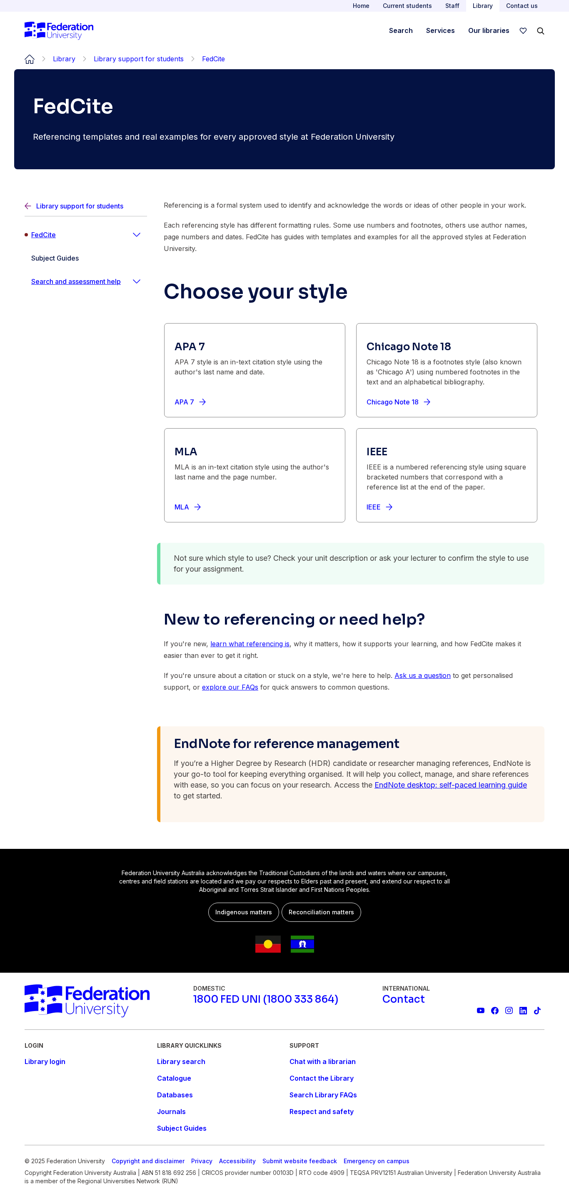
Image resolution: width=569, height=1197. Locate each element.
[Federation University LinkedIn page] (523, 1011)
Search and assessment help (76, 281)
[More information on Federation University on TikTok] (537, 1011)
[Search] (540, 31)
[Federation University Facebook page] (495, 1011)
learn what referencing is (249, 644)
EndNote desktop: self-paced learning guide (450, 784)
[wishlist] (523, 31)
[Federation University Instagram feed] (509, 1011)
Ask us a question (422, 675)
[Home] (59, 31)
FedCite (43, 235)
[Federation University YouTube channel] (481, 1011)
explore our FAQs (230, 687)
